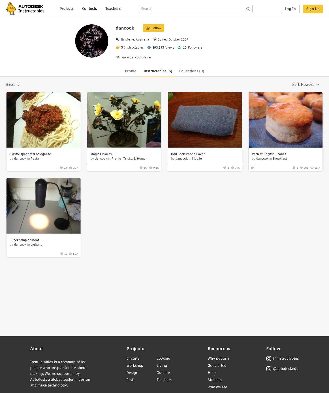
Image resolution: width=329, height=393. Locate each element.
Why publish (218, 358)
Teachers (113, 8)
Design (132, 372)
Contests (89, 8)
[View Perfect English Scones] (286, 120)
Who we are (217, 387)
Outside (163, 372)
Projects (67, 8)
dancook (20, 158)
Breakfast (280, 158)
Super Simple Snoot (24, 240)
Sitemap (215, 379)
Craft (130, 379)
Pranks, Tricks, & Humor (129, 158)
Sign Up (313, 8)
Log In (290, 8)
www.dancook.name (136, 57)
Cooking (163, 358)
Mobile (197, 158)
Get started (217, 365)
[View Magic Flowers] (124, 120)
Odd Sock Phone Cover (188, 154)
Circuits (132, 358)
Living (162, 365)
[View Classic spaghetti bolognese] (43, 120)
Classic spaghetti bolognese (30, 154)
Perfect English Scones (269, 154)
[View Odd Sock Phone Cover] (205, 120)
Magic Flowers (101, 154)
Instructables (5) (157, 71)
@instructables (286, 358)
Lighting (36, 244)
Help (212, 372)
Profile (130, 71)
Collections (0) (191, 71)
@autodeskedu (286, 368)
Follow (156, 28)
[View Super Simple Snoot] (43, 206)
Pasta (35, 158)
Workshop (134, 365)
